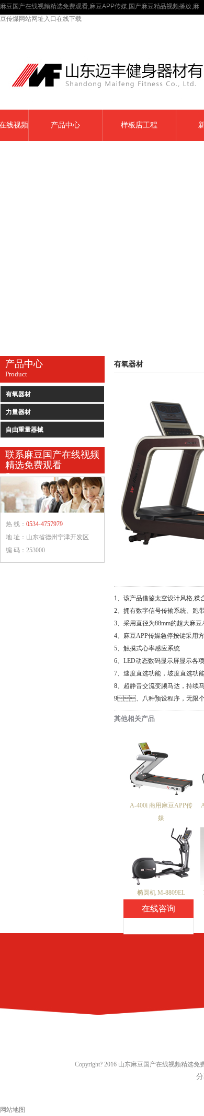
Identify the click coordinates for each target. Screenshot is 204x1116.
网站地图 (12, 1109)
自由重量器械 (24, 429)
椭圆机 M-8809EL (161, 892)
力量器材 (18, 411)
